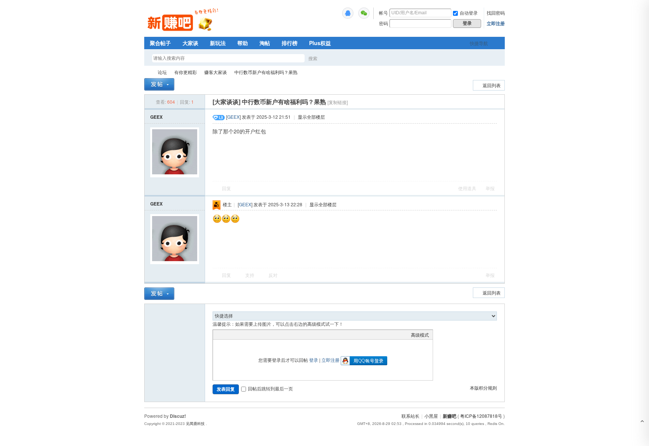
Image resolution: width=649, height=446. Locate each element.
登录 (313, 360)
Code (263, 334)
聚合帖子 (160, 43)
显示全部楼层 (311, 116)
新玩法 (218, 43)
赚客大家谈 (215, 72)
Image (235, 334)
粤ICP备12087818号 (481, 416)
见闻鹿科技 (195, 424)
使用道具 (467, 188)
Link (245, 334)
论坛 (162, 72)
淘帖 (265, 43)
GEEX (156, 116)
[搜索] (335, 58)
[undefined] (347, 13)
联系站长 (410, 416)
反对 (273, 275)
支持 (250, 275)
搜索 (312, 58)
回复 (226, 188)
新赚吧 (147, 72)
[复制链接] (338, 102)
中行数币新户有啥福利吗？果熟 (265, 72)
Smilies (273, 334)
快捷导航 (479, 43)
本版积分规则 (483, 387)
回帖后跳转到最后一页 (270, 388)
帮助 (242, 43)
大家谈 (190, 43)
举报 (490, 188)
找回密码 (496, 12)
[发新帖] (159, 84)
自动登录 (469, 12)
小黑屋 (431, 416)
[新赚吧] (183, 32)
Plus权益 (320, 43)
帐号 (383, 12)
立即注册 (496, 23)
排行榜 (289, 43)
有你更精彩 (185, 72)
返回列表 (492, 85)
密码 (383, 23)
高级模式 (420, 334)
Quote (254, 334)
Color (226, 334)
